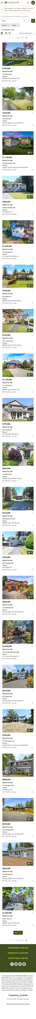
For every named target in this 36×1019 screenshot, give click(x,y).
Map (6, 33)
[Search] (28, 2)
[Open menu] (2, 3)
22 (31, 508)
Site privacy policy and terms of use (18, 1004)
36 (31, 108)
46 (31, 197)
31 (31, 419)
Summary (10, 33)
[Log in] (33, 3)
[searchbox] (17, 16)
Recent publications (26, 33)
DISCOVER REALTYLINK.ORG (18, 948)
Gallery (2, 33)
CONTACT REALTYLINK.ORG (18, 958)
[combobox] (18, 16)
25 (31, 819)
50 (31, 241)
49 (31, 63)
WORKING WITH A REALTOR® (18, 953)
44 (31, 908)
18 (31, 863)
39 (31, 152)
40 (31, 330)
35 (31, 597)
